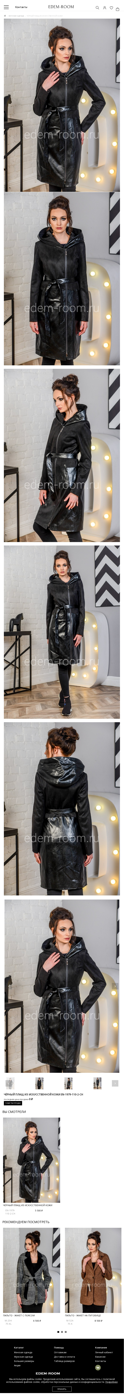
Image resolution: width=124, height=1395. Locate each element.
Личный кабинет (104, 1352)
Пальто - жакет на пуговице (83, 1315)
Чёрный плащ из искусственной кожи (27, 1205)
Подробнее (111, 1381)
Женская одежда (16, 16)
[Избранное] (110, 8)
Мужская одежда (23, 1356)
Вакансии (100, 1356)
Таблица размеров (64, 1361)
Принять (61, 1389)
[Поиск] (96, 8)
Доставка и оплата (64, 1356)
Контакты (100, 1361)
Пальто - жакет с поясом (19, 1315)
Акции (17, 1365)
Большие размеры (24, 1361)
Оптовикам (60, 1352)
